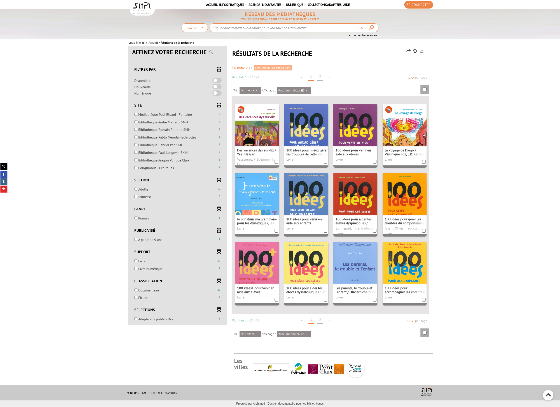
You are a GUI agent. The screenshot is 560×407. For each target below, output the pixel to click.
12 (409, 78)
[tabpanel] (280, 195)
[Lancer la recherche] (371, 27)
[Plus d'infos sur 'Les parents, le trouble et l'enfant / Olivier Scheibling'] (355, 274)
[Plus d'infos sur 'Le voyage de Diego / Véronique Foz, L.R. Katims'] (405, 138)
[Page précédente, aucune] (302, 77)
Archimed (259, 403)
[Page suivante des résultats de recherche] (329, 77)
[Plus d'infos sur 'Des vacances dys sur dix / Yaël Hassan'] (257, 138)
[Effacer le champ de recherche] (362, 27)
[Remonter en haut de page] (548, 395)
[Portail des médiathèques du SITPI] (280, 16)
